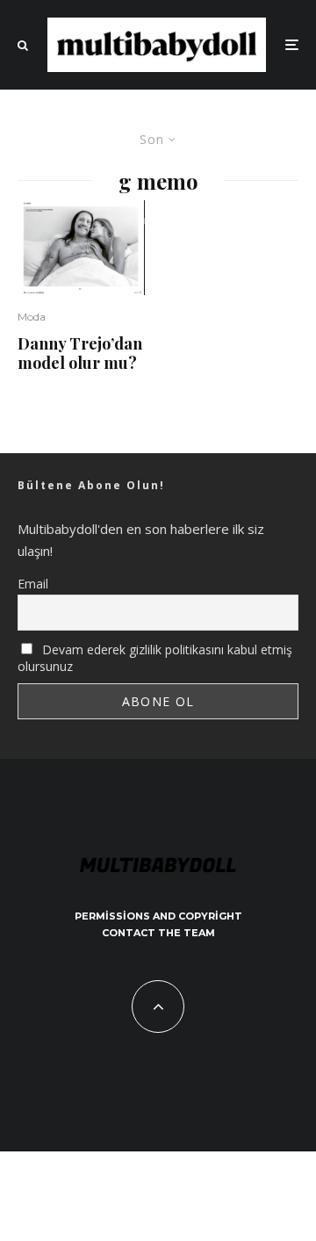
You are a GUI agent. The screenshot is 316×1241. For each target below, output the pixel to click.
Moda (32, 316)
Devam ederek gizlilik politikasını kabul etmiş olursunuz (155, 658)
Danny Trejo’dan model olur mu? (80, 353)
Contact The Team (158, 933)
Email (33, 583)
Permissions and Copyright (158, 916)
